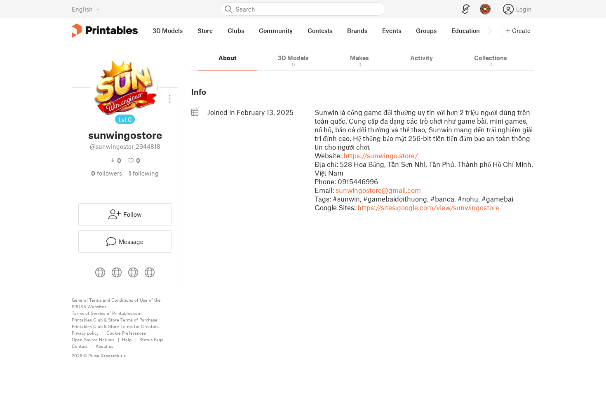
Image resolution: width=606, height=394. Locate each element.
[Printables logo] (105, 30)
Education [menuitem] (465, 30)
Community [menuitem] (276, 30)
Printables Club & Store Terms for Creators (115, 326)
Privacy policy (85, 332)
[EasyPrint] (466, 9)
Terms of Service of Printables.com (106, 313)
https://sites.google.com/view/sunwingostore (428, 207)
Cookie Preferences (126, 332)
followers (106, 173)
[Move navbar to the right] (489, 30)
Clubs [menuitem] (236, 30)
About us (104, 346)
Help (127, 339)
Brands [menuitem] (357, 30)
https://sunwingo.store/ (380, 155)
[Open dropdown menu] (170, 95)
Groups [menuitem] (426, 30)
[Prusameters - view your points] (485, 9)
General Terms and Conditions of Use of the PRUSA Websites (116, 303)
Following (144, 173)
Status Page (151, 339)
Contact (80, 346)
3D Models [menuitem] (168, 30)
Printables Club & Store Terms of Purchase (114, 319)
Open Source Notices (93, 339)
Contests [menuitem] (320, 30)
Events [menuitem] (391, 30)
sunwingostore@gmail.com (378, 190)
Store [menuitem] (205, 30)
